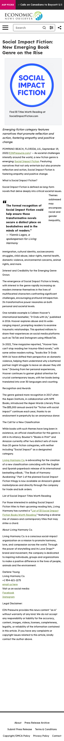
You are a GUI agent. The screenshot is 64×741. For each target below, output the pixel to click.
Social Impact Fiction (27, 161)
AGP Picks (8, 4)
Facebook (8, 592)
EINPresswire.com (19, 153)
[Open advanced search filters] (51, 27)
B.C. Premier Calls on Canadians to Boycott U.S (33, 4)
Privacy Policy (41, 735)
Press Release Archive (37, 722)
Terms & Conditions (46, 729)
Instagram (8, 596)
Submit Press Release (19, 729)
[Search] (44, 27)
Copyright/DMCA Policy (16, 735)
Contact (56, 735)
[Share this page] (59, 28)
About (17, 722)
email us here (10, 584)
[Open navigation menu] (5, 28)
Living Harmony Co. (13, 460)
